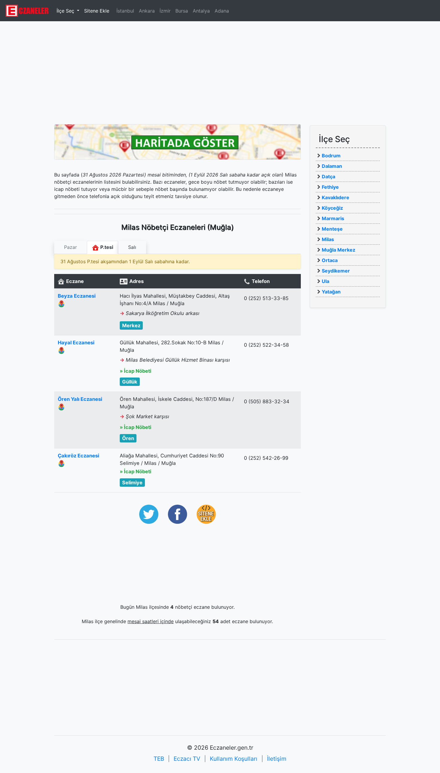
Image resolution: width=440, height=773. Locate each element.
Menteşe (332, 229)
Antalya (201, 11)
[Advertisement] (220, 70)
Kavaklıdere (335, 197)
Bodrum (331, 156)
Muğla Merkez (338, 250)
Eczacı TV (187, 758)
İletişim (276, 758)
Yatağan (331, 292)
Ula (325, 281)
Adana (222, 11)
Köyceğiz (332, 208)
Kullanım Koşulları (233, 758)
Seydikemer (336, 271)
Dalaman (332, 166)
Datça (328, 176)
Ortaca (330, 260)
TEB (159, 758)
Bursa (181, 11)
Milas (328, 239)
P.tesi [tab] (106, 247)
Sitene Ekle (96, 11)
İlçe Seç (66, 11)
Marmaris (333, 218)
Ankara (147, 11)
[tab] (70, 247)
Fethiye (330, 187)
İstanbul (125, 11)
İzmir (165, 11)
